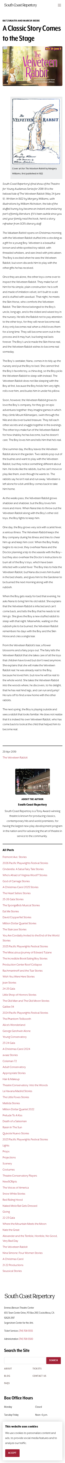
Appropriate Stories (14, 1073)
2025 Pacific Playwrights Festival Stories (25, 946)
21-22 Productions (13, 1265)
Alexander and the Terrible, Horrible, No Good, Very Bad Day (30, 1239)
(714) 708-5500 (26, 1339)
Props (6, 1151)
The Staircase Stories (15, 929)
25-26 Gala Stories (13, 899)
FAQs (7, 1383)
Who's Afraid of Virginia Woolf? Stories (25, 875)
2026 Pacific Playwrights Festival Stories (25, 863)
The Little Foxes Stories (16, 1097)
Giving (6, 1211)
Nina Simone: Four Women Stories (23, 1253)
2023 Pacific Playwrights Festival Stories (25, 1139)
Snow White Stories (14, 1193)
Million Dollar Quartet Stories (19, 923)
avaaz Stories (10, 1055)
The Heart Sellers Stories (17, 893)
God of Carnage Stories (16, 881)
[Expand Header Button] (59, 5)
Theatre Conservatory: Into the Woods (25, 1085)
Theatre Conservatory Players (20, 1175)
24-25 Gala (9, 988)
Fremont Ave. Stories (15, 857)
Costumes (9, 1169)
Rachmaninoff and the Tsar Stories (23, 970)
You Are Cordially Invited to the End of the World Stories (31, 938)
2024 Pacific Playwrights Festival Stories (25, 1013)
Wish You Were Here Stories (19, 976)
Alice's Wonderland (14, 1025)
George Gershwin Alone (17, 1031)
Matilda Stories (11, 1103)
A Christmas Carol (13, 1259)
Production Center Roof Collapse (22, 964)
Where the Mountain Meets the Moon (24, 1224)
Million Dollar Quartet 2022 (18, 1109)
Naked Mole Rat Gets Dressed (20, 1206)
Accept (12, 1453)
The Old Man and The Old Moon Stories (26, 1001)
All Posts (8, 850)
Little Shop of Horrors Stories (19, 995)
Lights (6, 1145)
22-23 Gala (9, 1218)
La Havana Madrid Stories (17, 1091)
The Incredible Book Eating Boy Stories (25, 958)
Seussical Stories (12, 1271)
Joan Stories (9, 982)
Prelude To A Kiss (12, 1115)
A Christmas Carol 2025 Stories (20, 887)
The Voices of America (16, 1187)
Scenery (7, 1163)
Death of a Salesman (15, 1121)
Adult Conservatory (14, 1067)
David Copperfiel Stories (17, 917)
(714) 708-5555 (26, 1331)
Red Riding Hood (13, 1200)
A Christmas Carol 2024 (16, 1049)
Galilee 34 (8, 1006)
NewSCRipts (10, 1181)
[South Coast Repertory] (32, 5)
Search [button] (53, 1360)
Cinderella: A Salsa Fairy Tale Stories (23, 869)
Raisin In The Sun (12, 1127)
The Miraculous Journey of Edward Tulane (27, 952)
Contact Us (39, 1376)
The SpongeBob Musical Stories (21, 905)
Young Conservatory (15, 1037)
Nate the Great (11, 1230)
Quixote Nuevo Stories (16, 1133)
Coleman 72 (10, 1061)
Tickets (37, 1368)
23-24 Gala (9, 1043)
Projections (9, 1157)
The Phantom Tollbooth (17, 1019)
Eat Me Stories (11, 911)
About (8, 1368)
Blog (7, 1376)
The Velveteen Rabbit (15, 757)
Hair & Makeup (11, 1079)
